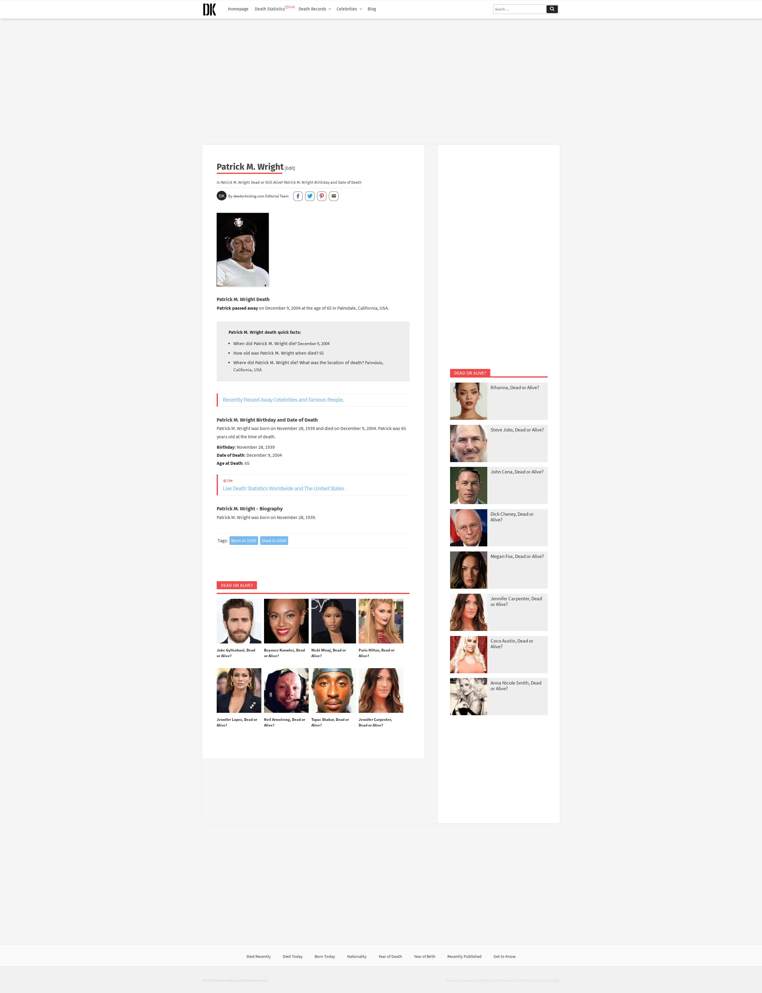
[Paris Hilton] (381, 621)
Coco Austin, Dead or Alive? (512, 643)
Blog (372, 9)
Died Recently (258, 956)
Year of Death (390, 956)
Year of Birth (424, 956)
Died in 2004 (274, 540)
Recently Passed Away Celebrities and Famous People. (283, 399)
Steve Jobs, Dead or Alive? (517, 429)
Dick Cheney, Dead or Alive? (512, 517)
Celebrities (347, 9)
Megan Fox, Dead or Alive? (517, 556)
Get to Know (505, 956)
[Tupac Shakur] (333, 690)
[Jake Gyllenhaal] (239, 621)
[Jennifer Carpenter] (381, 690)
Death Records (312, 9)
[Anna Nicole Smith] (468, 697)
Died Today (293, 956)
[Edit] (290, 168)
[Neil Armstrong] (286, 690)
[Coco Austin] (468, 655)
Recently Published (464, 956)
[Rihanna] (468, 402)
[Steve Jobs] (468, 444)
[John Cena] (468, 486)
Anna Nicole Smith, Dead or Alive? (516, 685)
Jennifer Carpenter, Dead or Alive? (516, 601)
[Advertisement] (381, 79)
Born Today (325, 956)
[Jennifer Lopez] (239, 690)
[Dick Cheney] (468, 528)
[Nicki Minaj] (333, 621)
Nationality (357, 956)
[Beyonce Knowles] (286, 621)
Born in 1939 (243, 540)
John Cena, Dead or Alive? (517, 471)
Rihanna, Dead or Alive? (515, 387)
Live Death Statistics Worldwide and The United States (283, 485)
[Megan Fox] (468, 570)
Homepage (238, 9)
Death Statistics (270, 9)
